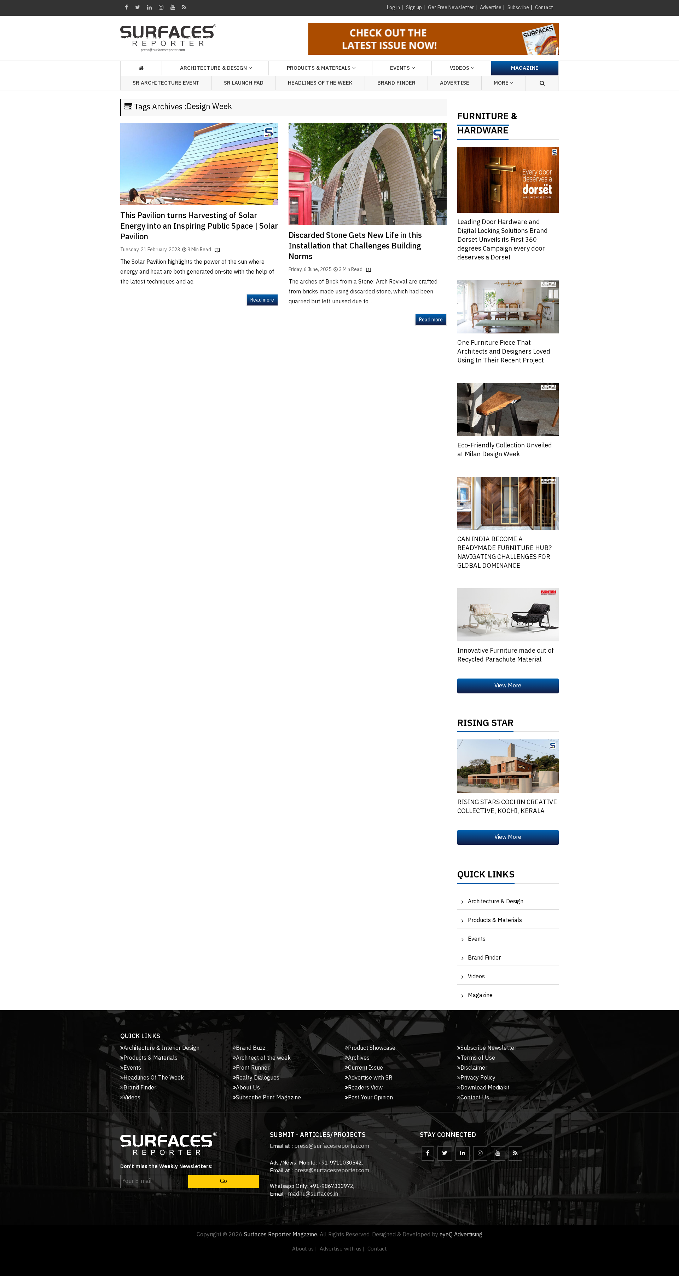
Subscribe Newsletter (488, 1048)
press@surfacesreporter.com (331, 1146)
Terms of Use (477, 1058)
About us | (304, 1248)
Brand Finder (396, 83)
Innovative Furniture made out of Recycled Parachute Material (505, 655)
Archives (359, 1058)
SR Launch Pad (243, 83)
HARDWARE (483, 132)
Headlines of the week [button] (320, 83)
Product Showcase (371, 1048)
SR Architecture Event (166, 83)
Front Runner (252, 1068)
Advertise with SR (370, 1078)
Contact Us (474, 1098)
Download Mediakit (485, 1088)
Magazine (525, 68)
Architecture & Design (495, 901)
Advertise (490, 8)
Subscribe (518, 8)
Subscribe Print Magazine (268, 1098)
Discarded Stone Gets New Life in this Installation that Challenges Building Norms (355, 246)
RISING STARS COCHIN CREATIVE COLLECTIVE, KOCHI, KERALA (507, 807)
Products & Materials (495, 920)
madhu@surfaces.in (313, 1194)
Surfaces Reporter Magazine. (281, 1235)
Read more (262, 300)
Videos (459, 68)
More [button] (502, 83)
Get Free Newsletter (451, 8)
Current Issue (365, 1068)
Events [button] (400, 68)
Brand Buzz (251, 1048)
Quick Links (486, 876)
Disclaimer (473, 1068)
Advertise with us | (342, 1248)
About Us (248, 1088)
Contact (544, 8)
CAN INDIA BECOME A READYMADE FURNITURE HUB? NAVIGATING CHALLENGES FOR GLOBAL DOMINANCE (504, 552)
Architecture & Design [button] (213, 68)
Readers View (365, 1088)
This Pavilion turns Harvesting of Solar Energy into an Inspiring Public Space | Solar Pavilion (199, 226)
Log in (393, 8)
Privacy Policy (477, 1078)
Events (477, 939)
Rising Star (485, 725)
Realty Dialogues (257, 1078)
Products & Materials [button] (318, 68)
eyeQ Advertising (461, 1235)
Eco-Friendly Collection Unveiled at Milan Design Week (504, 450)
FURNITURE (483, 118)
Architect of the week (263, 1058)
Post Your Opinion (370, 1098)
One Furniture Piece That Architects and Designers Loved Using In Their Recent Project (503, 352)
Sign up (414, 8)
